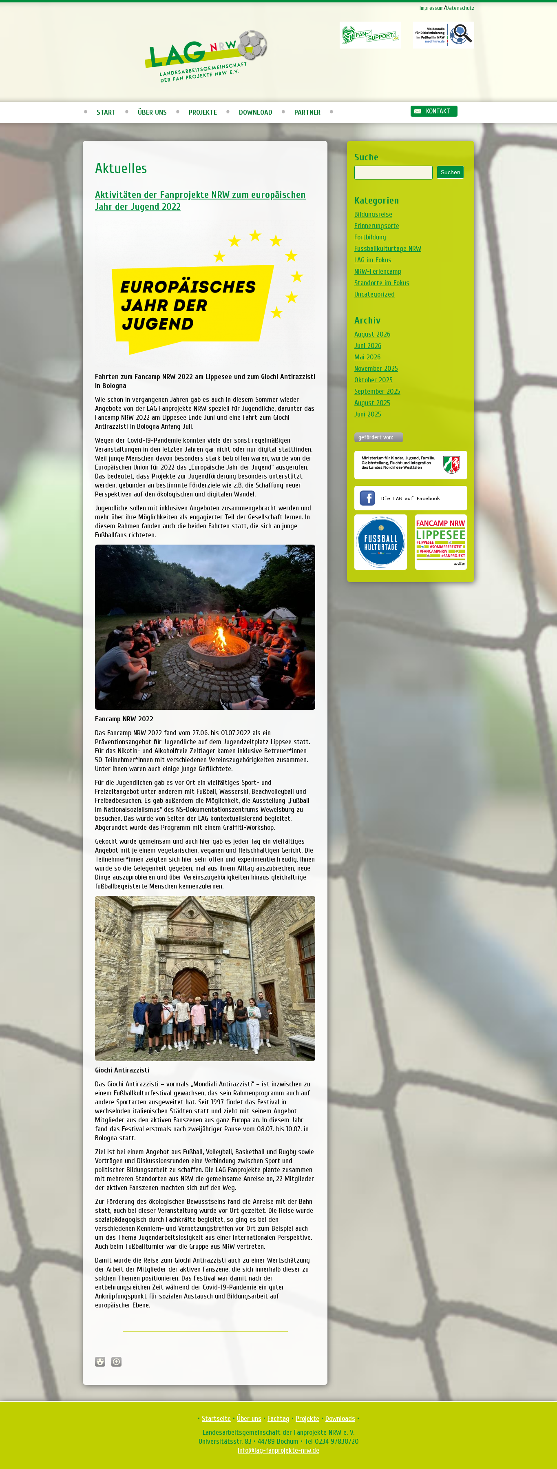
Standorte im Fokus (381, 283)
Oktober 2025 (373, 380)
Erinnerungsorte (376, 226)
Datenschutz (460, 7)
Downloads (340, 1418)
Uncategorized (374, 294)
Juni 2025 (367, 414)
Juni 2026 (367, 345)
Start (106, 112)
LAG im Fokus (372, 260)
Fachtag (278, 1418)
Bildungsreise (373, 214)
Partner (307, 112)
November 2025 (376, 368)
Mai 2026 (367, 357)
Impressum (432, 7)
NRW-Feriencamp (377, 271)
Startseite (216, 1418)
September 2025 (377, 391)
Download (255, 112)
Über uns (152, 112)
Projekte (203, 112)
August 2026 (372, 334)
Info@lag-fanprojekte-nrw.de (278, 1450)
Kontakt (438, 111)
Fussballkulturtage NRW (387, 248)
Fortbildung (370, 237)
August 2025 (372, 403)
